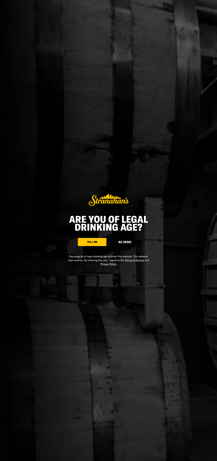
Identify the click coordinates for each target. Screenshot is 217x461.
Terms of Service (134, 260)
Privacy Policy (108, 264)
